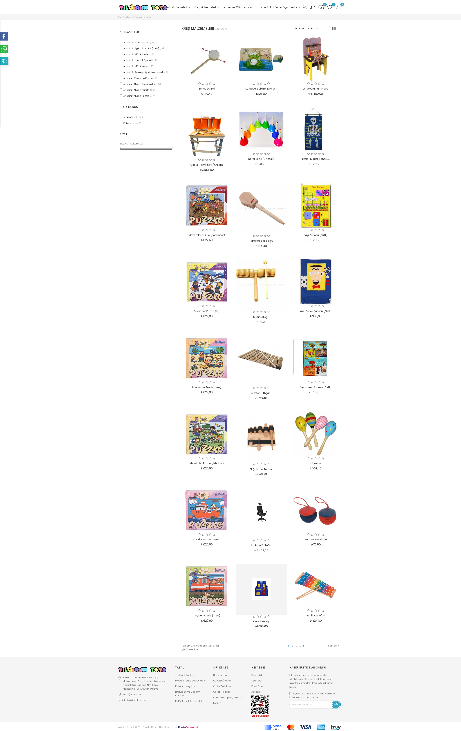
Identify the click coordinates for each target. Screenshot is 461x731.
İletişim (217, 703)
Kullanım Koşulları (185, 686)
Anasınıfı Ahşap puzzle (139, 90)
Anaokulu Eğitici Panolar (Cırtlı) (143, 48)
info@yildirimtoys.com (135, 700)
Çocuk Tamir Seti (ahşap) (206, 165)
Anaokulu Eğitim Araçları (240, 7)
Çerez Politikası (222, 692)
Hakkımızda (220, 675)
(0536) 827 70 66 (132, 694)
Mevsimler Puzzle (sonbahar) (207, 235)
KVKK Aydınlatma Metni (188, 701)
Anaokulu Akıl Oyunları (139, 42)
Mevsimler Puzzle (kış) (207, 311)
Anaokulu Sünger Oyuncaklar (281, 7)
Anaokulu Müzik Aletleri (139, 54)
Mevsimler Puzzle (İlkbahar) (207, 463)
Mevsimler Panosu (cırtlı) (316, 387)
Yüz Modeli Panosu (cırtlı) (316, 311)
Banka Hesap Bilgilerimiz (227, 697)
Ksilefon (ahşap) (261, 393)
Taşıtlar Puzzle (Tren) (206, 615)
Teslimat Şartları (184, 675)
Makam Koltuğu (261, 545)
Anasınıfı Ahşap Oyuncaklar (142, 84)
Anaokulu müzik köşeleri (140, 60)
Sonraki (334, 645)
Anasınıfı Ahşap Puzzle (139, 96)
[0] (338, 7)
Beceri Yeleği (261, 621)
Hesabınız (258, 667)
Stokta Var (133, 117)
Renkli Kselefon (315, 615)
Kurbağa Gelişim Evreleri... (261, 88)
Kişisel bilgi (257, 675)
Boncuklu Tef (207, 88)
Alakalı (311, 28)
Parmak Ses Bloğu (316, 539)
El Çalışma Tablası (261, 469)
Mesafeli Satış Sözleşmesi (190, 680)
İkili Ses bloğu (261, 317)
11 (303, 645)
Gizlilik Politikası (222, 686)
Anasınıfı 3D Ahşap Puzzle (140, 78)
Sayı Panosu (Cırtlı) (316, 235)
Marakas (315, 463)
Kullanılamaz (132, 123)
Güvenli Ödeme (222, 680)
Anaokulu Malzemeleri (175, 7)
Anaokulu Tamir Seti (315, 88)
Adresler (256, 692)
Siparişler (256, 680)
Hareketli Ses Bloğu (261, 241)
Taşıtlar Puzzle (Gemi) (207, 539)
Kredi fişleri (257, 686)
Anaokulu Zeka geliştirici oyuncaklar (147, 72)
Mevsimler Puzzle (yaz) (206, 387)
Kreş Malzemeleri (207, 7)
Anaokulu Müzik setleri (139, 66)
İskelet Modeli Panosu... (316, 159)
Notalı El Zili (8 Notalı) (261, 159)
